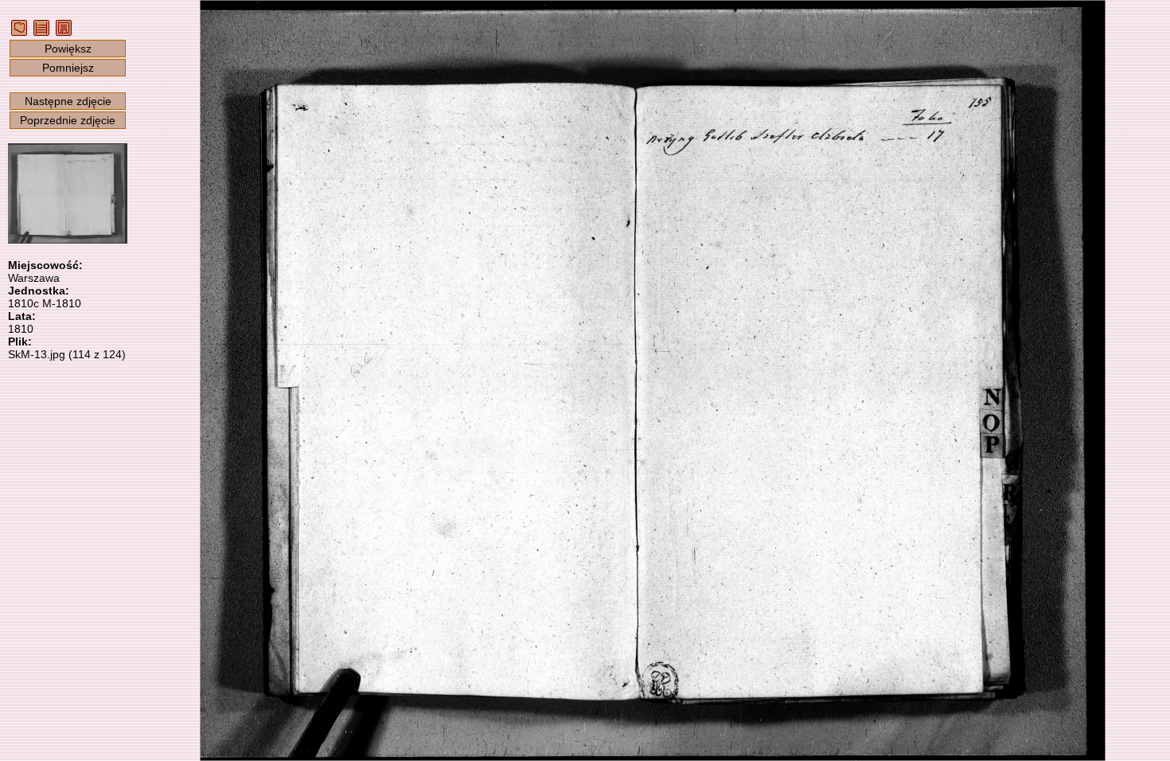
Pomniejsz (68, 67)
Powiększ (68, 48)
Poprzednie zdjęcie (67, 120)
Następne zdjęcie (68, 101)
